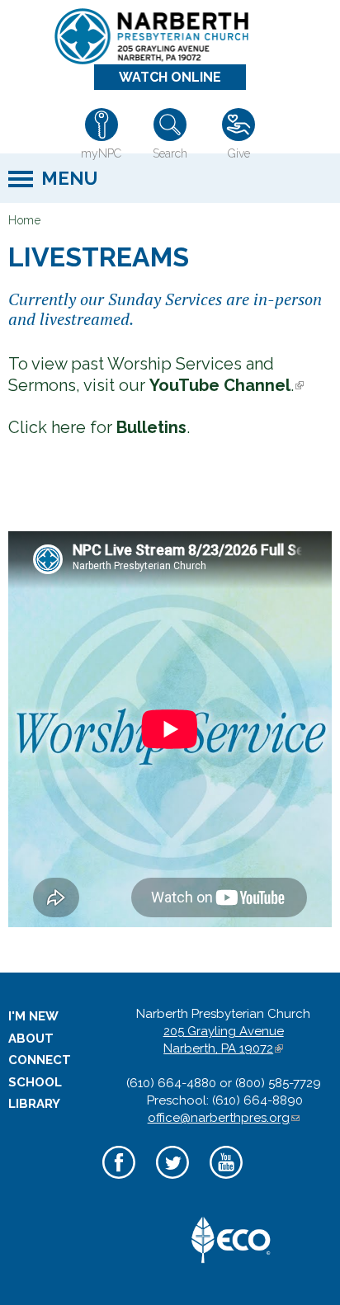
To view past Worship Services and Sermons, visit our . (156, 374)
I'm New (33, 1016)
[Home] (164, 36)
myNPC (101, 153)
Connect (39, 1060)
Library (34, 1103)
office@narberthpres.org (224, 1117)
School (35, 1082)
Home (24, 220)
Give (239, 153)
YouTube (226, 1181)
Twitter (172, 1181)
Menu (69, 178)
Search (170, 153)
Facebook (118, 1181)
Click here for (97, 427)
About (31, 1038)
